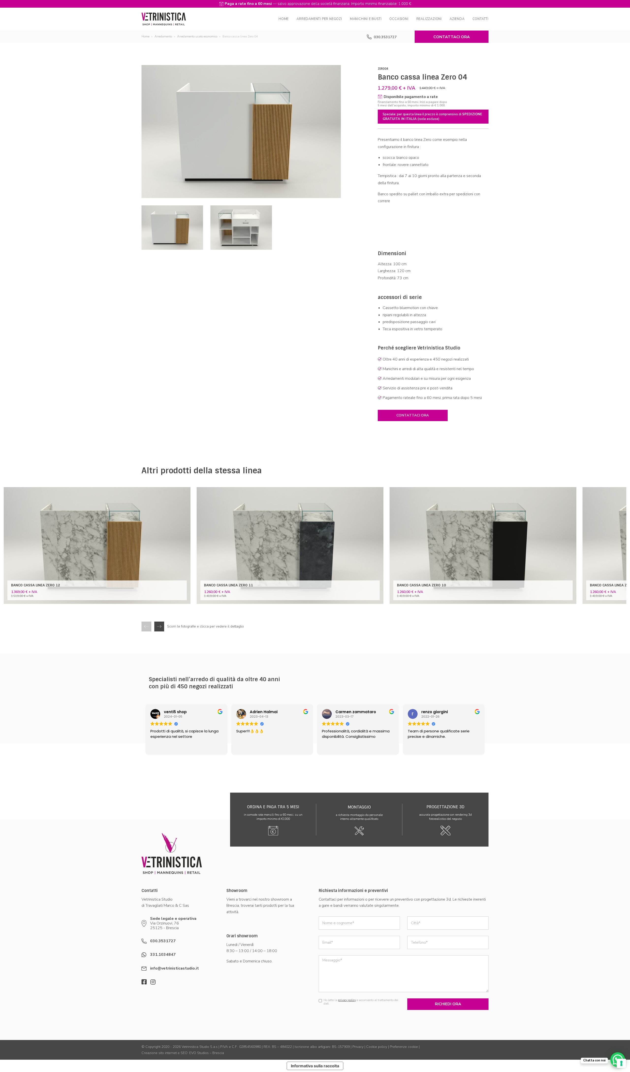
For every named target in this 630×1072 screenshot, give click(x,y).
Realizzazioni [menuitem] (429, 19)
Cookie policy (376, 1046)
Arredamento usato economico (197, 36)
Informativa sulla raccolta (315, 1065)
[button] (159, 626)
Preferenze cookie (404, 1046)
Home (145, 36)
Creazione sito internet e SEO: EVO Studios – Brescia (183, 1053)
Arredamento (163, 36)
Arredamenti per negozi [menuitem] (319, 19)
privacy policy (347, 1000)
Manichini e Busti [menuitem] (366, 19)
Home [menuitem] (284, 19)
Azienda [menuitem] (457, 19)
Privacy (357, 1046)
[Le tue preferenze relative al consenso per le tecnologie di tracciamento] (621, 1063)
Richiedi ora (448, 1004)
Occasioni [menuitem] (398, 19)
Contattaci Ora (451, 37)
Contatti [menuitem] (480, 19)
